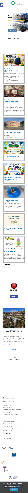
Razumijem (14, 489)
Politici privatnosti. (19, 486)
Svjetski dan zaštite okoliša (11, 200)
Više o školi (12, 30)
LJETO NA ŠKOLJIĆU (9, 251)
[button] (1, 5)
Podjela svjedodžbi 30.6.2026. (11, 156)
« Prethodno (7, 264)
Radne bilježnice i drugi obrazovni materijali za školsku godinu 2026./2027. (12, 101)
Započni (14, 349)
